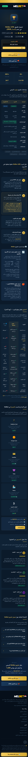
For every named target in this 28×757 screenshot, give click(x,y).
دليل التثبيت (24, 714)
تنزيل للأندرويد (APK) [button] (14, 678)
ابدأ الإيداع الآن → (20, 527)
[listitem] (14, 630)
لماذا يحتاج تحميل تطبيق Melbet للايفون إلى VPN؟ (16, 644)
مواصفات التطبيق (23, 711)
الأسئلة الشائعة (24, 721)
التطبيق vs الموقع (23, 716)
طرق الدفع (25, 719)
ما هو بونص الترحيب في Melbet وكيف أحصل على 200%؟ (15, 630)
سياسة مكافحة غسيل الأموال (21, 735)
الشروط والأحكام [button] (23, 727)
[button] (14, 54)
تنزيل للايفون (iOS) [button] (14, 683)
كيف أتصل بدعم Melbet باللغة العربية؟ (17, 650)
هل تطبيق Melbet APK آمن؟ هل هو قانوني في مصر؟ (15, 637)
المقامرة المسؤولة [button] (23, 732)
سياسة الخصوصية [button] (23, 730)
